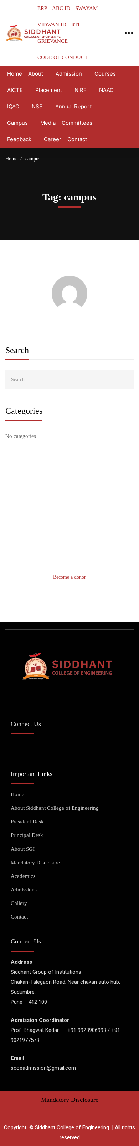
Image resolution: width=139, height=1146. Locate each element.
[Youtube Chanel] (50, 748)
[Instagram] (32, 748)
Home (11, 159)
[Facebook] (14, 748)
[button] (69, 577)
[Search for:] (69, 379)
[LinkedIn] (68, 748)
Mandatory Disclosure (69, 1099)
